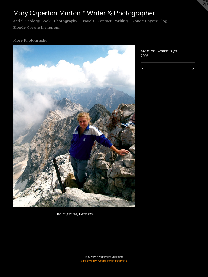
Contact (105, 20)
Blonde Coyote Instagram (36, 27)
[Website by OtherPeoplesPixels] (197, 11)
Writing (121, 20)
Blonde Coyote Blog (149, 20)
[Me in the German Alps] (74, 126)
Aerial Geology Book (32, 20)
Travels (87, 20)
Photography (65, 20)
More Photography (30, 40)
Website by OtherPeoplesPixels (104, 261)
